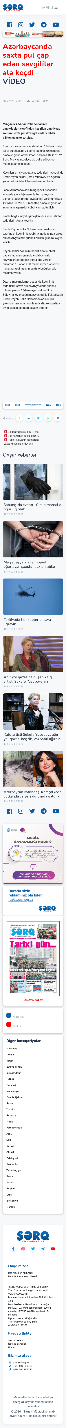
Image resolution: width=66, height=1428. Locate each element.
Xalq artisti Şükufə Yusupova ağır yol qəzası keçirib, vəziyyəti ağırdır (32, 736)
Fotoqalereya (14, 1127)
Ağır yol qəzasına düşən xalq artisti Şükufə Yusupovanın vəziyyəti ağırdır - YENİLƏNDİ (28, 681)
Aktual (10, 1152)
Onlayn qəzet (33, 1000)
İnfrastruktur (13, 1073)
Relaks (10, 1146)
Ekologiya (12, 1200)
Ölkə (9, 1194)
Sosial (10, 1176)
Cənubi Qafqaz (14, 1097)
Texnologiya (13, 1170)
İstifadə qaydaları (17, 1343)
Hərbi (9, 1182)
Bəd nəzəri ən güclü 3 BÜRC (23, 435)
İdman (9, 1061)
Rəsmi (9, 1103)
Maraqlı (10, 1207)
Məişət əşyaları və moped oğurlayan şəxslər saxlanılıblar (30, 564)
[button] (49, 7)
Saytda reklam (15, 1340)
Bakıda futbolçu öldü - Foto (23, 431)
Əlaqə (11, 1347)
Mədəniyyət (12, 1091)
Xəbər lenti (18, 1016)
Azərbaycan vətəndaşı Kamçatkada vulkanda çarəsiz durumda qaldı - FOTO (32, 796)
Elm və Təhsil (14, 1067)
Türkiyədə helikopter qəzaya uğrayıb (27, 621)
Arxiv (9, 1134)
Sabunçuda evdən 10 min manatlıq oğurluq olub (32, 507)
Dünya (10, 1054)
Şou (8, 1140)
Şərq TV (17, 1026)
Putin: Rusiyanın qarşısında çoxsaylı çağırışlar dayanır (21, 441)
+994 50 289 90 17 (22, 1369)
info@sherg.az (21, 1362)
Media (9, 1121)
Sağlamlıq (12, 1164)
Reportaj (11, 1115)
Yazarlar (10, 1109)
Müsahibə (11, 1048)
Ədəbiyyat (12, 1158)
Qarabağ (11, 1085)
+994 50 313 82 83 (22, 1366)
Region (10, 1188)
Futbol (10, 1079)
